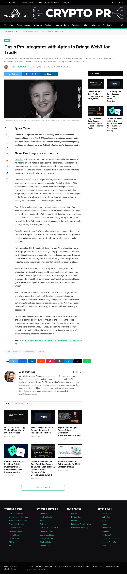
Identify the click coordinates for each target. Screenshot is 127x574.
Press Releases (23, 25)
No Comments (51, 67)
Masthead (106, 528)
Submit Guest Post (110, 542)
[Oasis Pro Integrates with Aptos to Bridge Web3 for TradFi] (43, 99)
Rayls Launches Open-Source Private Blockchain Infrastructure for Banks (69, 431)
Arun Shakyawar (19, 67)
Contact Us (65, 2)
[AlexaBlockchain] (16, 13)
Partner (40, 2)
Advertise (24, 2)
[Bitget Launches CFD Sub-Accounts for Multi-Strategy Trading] (70, 451)
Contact (42, 570)
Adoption (38, 25)
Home (18, 31)
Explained (76, 25)
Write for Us (107, 535)
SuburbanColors (46, 531)
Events (74, 513)
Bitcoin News (14, 528)
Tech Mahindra (46, 517)
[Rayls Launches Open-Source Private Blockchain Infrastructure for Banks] (70, 417)
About (86, 25)
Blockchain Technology (18, 517)
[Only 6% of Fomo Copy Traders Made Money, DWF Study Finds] (16, 417)
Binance (43, 513)
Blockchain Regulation (18, 524)
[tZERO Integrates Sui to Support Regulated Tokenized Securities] (43, 417)
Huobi (42, 520)
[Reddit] (6, 159)
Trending (106, 25)
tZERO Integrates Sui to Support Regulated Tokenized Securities (42, 430)
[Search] (122, 25)
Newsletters (76, 517)
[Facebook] (6, 140)
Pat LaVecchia (29, 352)
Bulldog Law (45, 546)
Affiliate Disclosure (112, 566)
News (12, 25)
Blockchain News (16, 513)
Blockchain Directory (79, 528)
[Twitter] (6, 134)
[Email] (6, 172)
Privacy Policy (98, 566)
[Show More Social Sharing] (60, 74)
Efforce (43, 524)
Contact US (107, 546)
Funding (48, 25)
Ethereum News (15, 531)
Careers (105, 531)
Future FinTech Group (49, 528)
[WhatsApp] (6, 178)
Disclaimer (32, 570)
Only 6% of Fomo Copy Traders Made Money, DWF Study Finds (14, 430)
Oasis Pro (19, 159)
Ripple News (14, 535)
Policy (67, 25)
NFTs (11, 546)
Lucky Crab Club (46, 538)
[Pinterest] (6, 153)
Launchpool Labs (47, 535)
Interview (58, 25)
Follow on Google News (81, 524)
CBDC (11, 542)
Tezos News (14, 538)
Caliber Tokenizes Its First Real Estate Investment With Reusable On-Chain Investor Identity (14, 466)
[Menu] (5, 25)
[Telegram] (6, 166)
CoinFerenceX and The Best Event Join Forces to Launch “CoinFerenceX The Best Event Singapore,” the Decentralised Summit (43, 468)
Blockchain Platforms (18, 520)
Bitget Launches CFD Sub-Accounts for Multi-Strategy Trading (69, 464)
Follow (74, 520)
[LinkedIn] (6, 147)
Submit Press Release (51, 2)
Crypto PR (32, 2)
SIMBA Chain (45, 542)
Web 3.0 (40, 352)
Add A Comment (43, 488)
